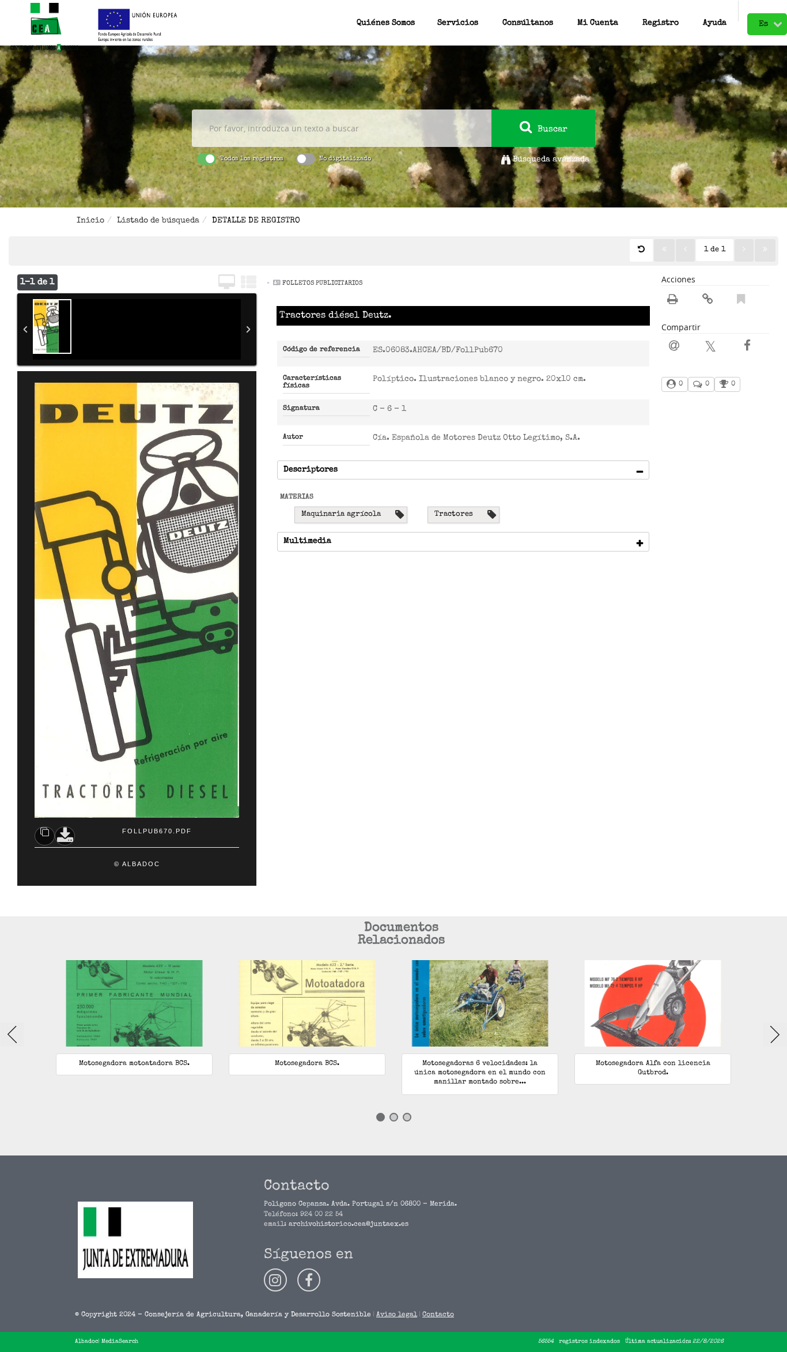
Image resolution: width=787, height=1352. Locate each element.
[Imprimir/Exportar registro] (672, 300)
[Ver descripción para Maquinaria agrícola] (399, 515)
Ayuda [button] (715, 20)
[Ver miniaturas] (248, 283)
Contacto (438, 1315)
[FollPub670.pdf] (52, 326)
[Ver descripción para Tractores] (492, 515)
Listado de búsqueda (158, 221)
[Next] (775, 1034)
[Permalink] (708, 300)
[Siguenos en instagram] (275, 1279)
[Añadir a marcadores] (741, 301)
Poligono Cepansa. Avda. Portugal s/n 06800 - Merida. (360, 1204)
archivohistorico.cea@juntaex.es (348, 1224)
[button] (527, 11)
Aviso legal (396, 1315)
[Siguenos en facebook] (308, 1279)
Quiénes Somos (386, 20)
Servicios (457, 20)
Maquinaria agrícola (341, 514)
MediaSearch (119, 1342)
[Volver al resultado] (641, 250)
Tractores (453, 514)
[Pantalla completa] (226, 283)
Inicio (90, 221)
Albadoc (86, 1342)
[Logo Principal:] (44, 27)
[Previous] (12, 1034)
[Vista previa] (45, 835)
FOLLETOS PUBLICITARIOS (322, 283)
